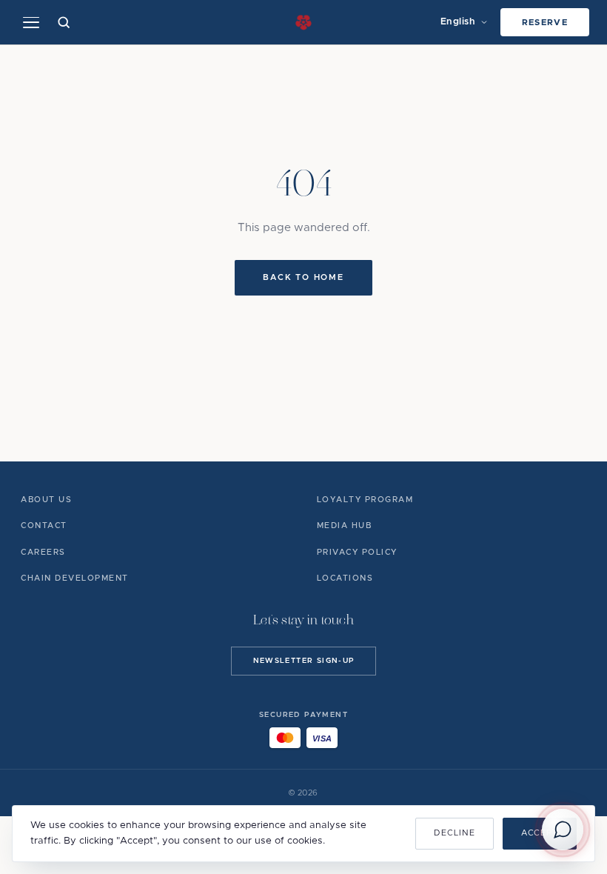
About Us (46, 500)
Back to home (303, 277)
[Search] (64, 22)
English (458, 22)
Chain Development (75, 578)
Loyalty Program (365, 500)
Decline (454, 833)
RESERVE (545, 23)
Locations (345, 578)
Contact (44, 525)
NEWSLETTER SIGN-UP (304, 660)
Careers (43, 552)
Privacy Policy (357, 552)
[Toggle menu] (31, 22)
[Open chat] (562, 829)
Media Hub (344, 525)
